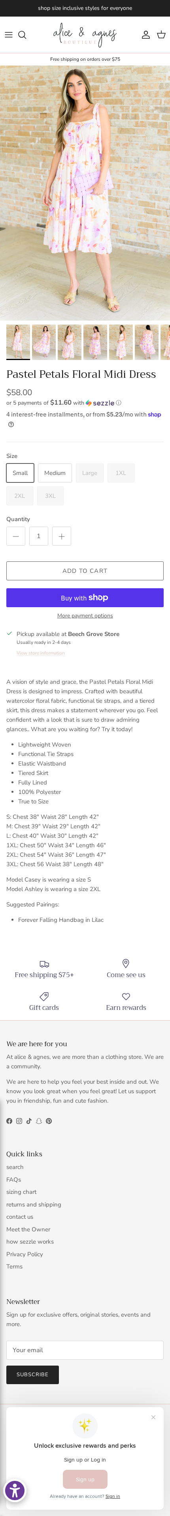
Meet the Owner (28, 1229)
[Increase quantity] (61, 536)
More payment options (85, 616)
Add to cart (85, 571)
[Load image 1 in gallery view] (85, 193)
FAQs (13, 1180)
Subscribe (33, 1374)
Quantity (18, 519)
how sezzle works (30, 1242)
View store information (41, 653)
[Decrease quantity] (15, 536)
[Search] (26, 34)
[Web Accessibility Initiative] (15, 1490)
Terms (14, 1266)
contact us (19, 1217)
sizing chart (21, 1192)
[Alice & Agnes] (85, 35)
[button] (85, 403)
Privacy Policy (24, 1254)
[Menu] (8, 34)
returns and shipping (33, 1204)
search (15, 1167)
